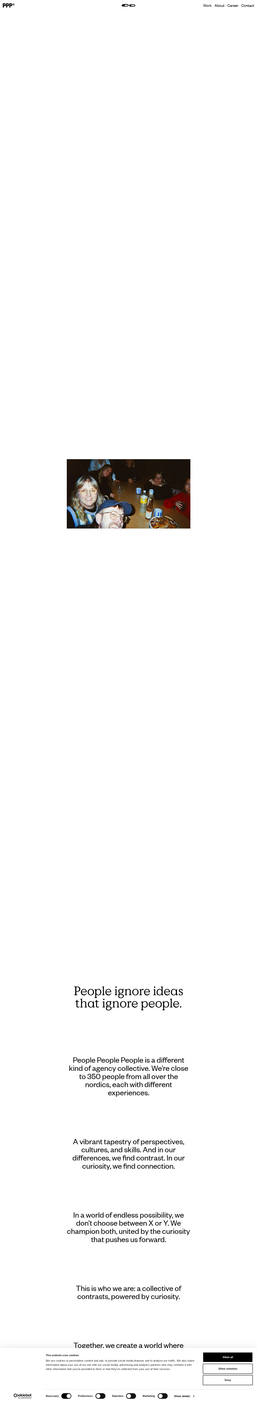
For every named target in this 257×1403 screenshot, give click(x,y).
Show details (182, 1396)
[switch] (100, 1396)
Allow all (228, 1357)
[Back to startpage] (9, 5)
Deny (228, 1380)
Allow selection (227, 1368)
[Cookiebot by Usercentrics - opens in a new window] (22, 1396)
